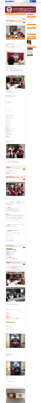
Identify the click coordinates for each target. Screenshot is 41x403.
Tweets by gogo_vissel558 (29, 22)
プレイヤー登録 (28, 25)
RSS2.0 (28, 56)
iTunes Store (28, 26)
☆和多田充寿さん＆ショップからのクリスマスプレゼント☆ (13, 262)
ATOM (28, 57)
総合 (27, 32)
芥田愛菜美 (29, 45)
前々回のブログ (11, 226)
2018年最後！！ (8, 167)
